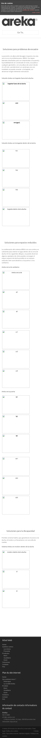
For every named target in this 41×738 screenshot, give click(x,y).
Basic (4, 655)
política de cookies (28, 10)
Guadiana (6, 658)
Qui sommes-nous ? (9, 679)
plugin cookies (36, 12)
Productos (5, 653)
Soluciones (6, 662)
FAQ (3, 667)
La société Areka (8, 684)
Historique (6, 681)
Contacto (5, 664)
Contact (5, 697)
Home (4, 644)
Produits (5, 686)
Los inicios (6, 649)
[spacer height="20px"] (25, 731)
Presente (6, 651)
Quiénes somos (7, 647)
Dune (4, 660)
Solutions (5, 695)
